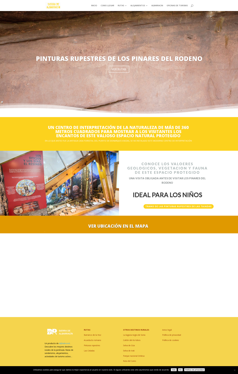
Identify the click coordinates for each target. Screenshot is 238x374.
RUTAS (121, 6)
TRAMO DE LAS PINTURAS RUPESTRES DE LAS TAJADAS (178, 206)
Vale (174, 370)
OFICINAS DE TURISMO (177, 6)
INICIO (94, 6)
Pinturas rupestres (92, 345)
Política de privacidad (194, 370)
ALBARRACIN (157, 6)
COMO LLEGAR (107, 6)
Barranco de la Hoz (92, 335)
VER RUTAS (119, 69)
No (180, 370)
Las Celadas (89, 350)
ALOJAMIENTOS (137, 6)
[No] (234, 370)
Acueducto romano (92, 340)
